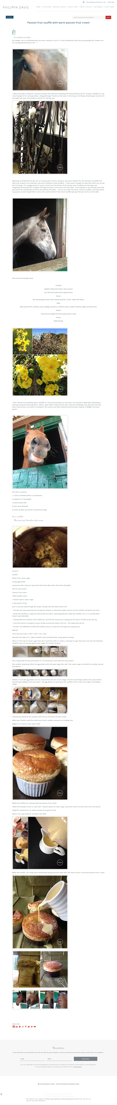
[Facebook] (13, 1026)
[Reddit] (28, 1026)
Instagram (98, 7)
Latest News (109, 7)
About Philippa (86, 7)
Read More (42, 1100)
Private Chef (73, 7)
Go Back (9, 17)
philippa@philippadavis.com (96, 2)
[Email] (34, 1026)
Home (38, 7)
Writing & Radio (59, 7)
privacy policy (78, 1066)
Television (47, 7)
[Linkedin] (16, 1026)
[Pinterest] (25, 1026)
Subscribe (110, 2)
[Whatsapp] (22, 1026)
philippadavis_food (47, 1084)
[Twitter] (19, 1026)
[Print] (31, 1026)
